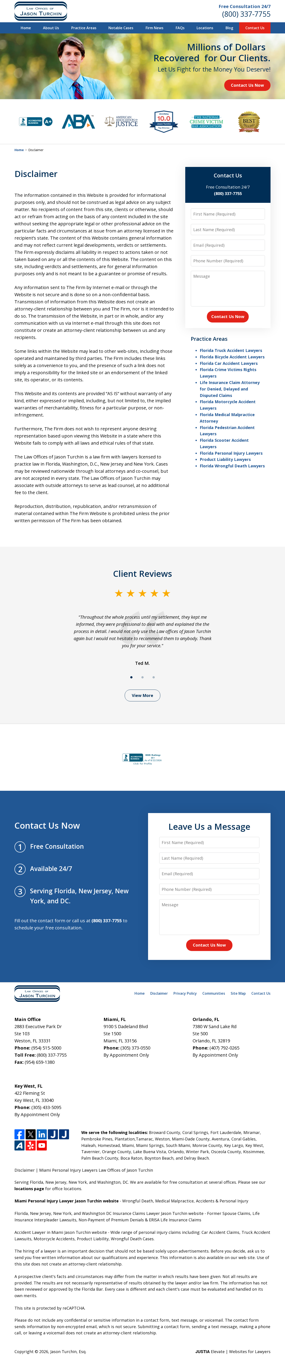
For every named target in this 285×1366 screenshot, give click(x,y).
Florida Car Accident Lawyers (229, 363)
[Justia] (53, 1134)
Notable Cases (120, 27)
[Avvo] (19, 1145)
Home (26, 27)
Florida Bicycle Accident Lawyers (232, 356)
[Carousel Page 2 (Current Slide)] (142, 677)
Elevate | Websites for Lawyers (233, 1351)
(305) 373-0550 (135, 1048)
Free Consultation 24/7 (245, 6)
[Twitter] (31, 1134)
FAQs (180, 27)
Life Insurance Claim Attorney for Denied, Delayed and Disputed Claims (230, 389)
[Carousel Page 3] (153, 677)
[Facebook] (19, 1134)
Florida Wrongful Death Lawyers (232, 465)
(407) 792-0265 (224, 1048)
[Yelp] (31, 1145)
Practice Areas (83, 27)
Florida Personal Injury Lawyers (231, 453)
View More (142, 695)
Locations (205, 27)
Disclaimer (159, 993)
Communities (213, 993)
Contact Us (255, 27)
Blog (229, 27)
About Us (51, 27)
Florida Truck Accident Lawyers (231, 350)
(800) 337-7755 (246, 14)
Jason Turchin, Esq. (68, 1351)
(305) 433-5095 (46, 1107)
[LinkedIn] (42, 1134)
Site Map (238, 993)
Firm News (154, 27)
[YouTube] (42, 1145)
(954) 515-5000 (46, 1048)
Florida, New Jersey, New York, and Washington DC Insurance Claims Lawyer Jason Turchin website (109, 1213)
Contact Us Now (247, 85)
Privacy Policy (185, 993)
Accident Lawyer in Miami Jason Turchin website (60, 1232)
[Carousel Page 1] (131, 677)
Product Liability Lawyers (225, 459)
